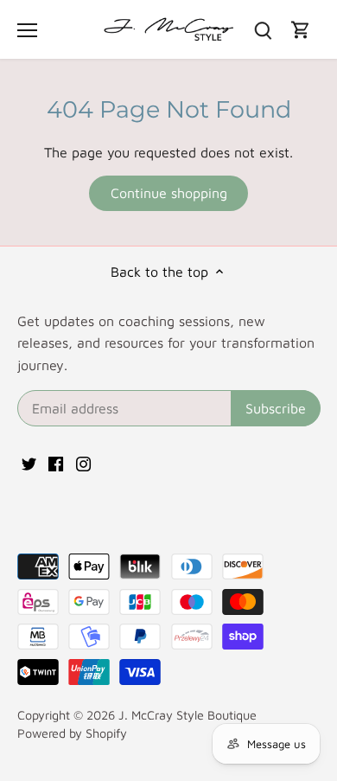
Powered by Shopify (72, 733)
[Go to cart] (300, 30)
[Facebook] (55, 461)
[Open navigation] (27, 30)
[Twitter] (29, 461)
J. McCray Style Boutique (187, 714)
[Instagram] (83, 461)
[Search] (263, 30)
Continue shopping (169, 193)
